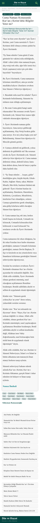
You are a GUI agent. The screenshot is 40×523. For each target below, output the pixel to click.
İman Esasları (11, 396)
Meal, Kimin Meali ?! (11, 491)
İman (4, 396)
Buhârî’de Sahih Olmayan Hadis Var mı (17, 476)
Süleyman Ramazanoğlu (12, 403)
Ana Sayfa (4, 8)
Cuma (4, 393)
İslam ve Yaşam (16, 398)
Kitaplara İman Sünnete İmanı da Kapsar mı (19, 471)
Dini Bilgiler (20, 393)
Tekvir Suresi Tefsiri (11, 496)
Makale (17, 14)
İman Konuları (20, 396)
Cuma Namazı (12, 393)
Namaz (24, 398)
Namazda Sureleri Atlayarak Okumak (16, 506)
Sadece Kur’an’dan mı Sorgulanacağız (17, 442)
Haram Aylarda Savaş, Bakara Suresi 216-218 (19, 511)
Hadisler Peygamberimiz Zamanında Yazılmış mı (20, 459)
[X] (9, 407)
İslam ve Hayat (6, 398)
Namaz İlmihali (26, 14)
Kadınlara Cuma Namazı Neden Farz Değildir (19, 453)
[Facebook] (5, 407)
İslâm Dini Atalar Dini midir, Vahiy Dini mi (18, 428)
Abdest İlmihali (11, 8)
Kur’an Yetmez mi (10, 465)
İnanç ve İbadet (30, 396)
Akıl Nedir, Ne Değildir (12, 415)
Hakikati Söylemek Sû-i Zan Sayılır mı (17, 447)
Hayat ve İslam (29, 393)
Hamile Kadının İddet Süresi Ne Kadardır (18, 501)
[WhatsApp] (13, 407)
